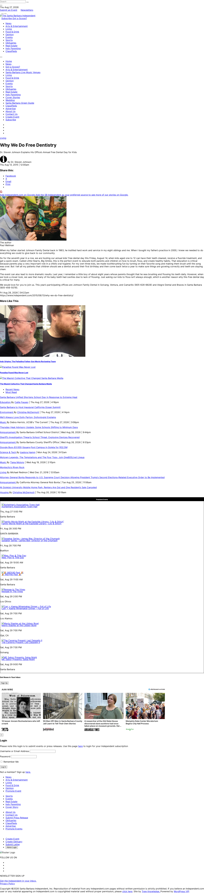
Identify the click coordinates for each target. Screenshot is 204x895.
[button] (21, 712)
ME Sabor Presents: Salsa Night (18, 659)
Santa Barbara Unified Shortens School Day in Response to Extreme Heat (38, 397)
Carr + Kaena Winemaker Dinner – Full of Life (25, 608)
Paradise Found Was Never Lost (14, 372)
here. (28, 772)
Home (9, 61)
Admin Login (12, 847)
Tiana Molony (17, 462)
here (80, 746)
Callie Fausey (21, 402)
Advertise (11, 108)
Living (9, 29)
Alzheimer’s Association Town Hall (19, 506)
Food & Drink (12, 31)
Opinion (10, 34)
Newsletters (27, 10)
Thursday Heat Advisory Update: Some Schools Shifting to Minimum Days (39, 427)
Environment (7, 412)
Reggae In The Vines (12, 591)
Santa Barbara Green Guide (20, 103)
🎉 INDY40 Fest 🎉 (11, 574)
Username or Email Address (14, 751)
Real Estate (11, 45)
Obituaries (11, 42)
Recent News (12, 389)
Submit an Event (8, 10)
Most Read (11, 392)
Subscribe (6, 18)
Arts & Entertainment (17, 26)
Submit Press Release (17, 817)
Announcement (8, 432)
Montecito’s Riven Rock (12, 467)
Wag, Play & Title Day (13, 557)
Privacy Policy (7, 883)
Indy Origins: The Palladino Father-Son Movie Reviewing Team (28, 361)
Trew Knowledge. (151, 891)
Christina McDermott (28, 412)
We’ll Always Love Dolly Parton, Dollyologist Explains (28, 417)
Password (5, 756)
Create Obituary (14, 841)
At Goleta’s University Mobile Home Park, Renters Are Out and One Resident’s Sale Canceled (48, 487)
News (8, 23)
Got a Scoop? (19, 18)
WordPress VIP (181, 891)
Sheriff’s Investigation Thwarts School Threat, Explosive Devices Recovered (40, 437)
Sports (9, 40)
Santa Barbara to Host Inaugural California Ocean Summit (30, 407)
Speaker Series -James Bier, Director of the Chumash (29, 540)
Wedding (10, 100)
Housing (4, 492)
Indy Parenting (13, 48)
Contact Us (11, 114)
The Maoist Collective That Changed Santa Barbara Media (26, 384)
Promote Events (14, 828)
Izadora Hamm (27, 452)
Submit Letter (13, 844)
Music (3, 422)
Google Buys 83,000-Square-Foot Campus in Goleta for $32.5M (33, 447)
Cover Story (12, 807)
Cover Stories (13, 97)
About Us (10, 111)
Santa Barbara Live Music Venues (23, 72)
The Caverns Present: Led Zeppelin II (21, 642)
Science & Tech (8, 452)
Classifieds (11, 51)
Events (9, 37)
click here (127, 891)
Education (5, 402)
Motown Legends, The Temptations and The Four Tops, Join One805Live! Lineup (42, 457)
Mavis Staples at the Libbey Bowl (19, 625)
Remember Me (11, 761)
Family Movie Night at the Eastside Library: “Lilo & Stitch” (32, 523)
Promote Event (13, 791)
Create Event (12, 116)
